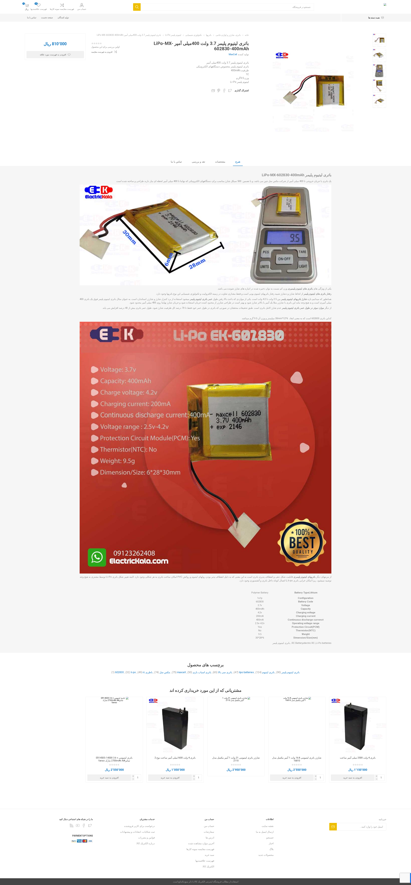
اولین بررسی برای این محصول (105, 47)
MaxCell (233, 54)
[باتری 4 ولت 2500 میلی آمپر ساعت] (357, 725)
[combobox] (227, 7)
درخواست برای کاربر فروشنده (139, 826)
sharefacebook (224, 90)
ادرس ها (210, 837)
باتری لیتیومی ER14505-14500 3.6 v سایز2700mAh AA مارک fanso (114, 759)
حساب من (81, 9)
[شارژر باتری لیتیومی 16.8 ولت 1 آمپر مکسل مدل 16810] (296, 725)
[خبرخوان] (71, 825)
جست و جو (137, 7)
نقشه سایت (268, 826)
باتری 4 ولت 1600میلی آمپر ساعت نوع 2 (175, 757)
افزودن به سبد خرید (352, 777)
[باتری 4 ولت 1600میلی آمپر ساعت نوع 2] (175, 725)
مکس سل (164, 672)
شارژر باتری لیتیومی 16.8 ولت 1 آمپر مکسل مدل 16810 (296, 759)
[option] (379, 40)
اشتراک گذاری (242, 90)
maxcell (181, 672)
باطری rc (148, 672)
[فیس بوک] (83, 825)
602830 (119, 672)
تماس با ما (176, 161)
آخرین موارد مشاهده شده (201, 843)
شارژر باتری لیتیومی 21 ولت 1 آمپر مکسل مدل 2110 (236, 759)
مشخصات (220, 161)
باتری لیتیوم (268, 672)
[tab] (238, 162)
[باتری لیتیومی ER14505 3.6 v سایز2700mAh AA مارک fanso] (114, 725)
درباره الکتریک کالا (145, 843)
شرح (237, 161)
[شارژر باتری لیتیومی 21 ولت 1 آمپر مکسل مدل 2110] (236, 725)
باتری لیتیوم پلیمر (290, 672)
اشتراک (333, 826)
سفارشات (209, 831)
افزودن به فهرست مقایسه (101, 52)
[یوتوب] (77, 825)
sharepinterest (218, 90)
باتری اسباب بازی (202, 672)
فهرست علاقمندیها (204, 860)
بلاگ (271, 849)
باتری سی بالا (225, 672)
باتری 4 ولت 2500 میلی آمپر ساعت (358, 757)
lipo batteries (246, 672)
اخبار (271, 843)
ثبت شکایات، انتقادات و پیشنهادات (137, 831)
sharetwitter (230, 90)
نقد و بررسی (198, 161)
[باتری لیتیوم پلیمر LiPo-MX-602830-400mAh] (379, 40)
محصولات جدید (266, 855)
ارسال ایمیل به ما (265, 831)
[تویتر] (89, 825)
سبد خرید (209, 855)
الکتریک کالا (208, 866)
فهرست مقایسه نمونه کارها (62, 9)
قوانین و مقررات (146, 837)
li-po (133, 672)
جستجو (270, 837)
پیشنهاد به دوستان (213, 90)
